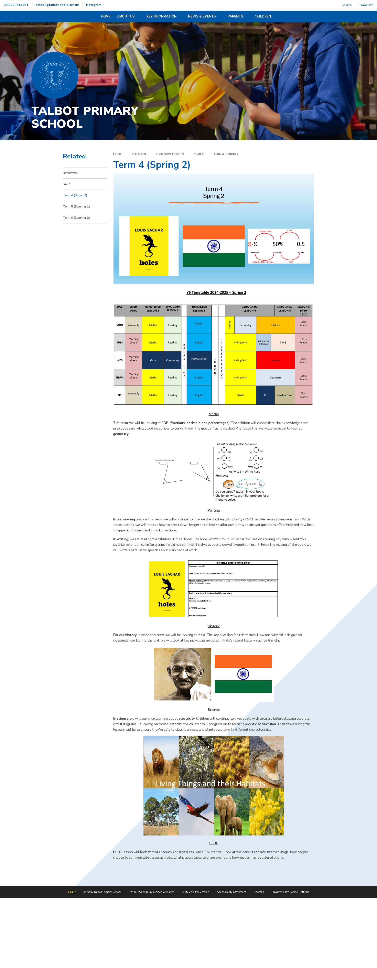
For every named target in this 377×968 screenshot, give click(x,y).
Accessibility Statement (231, 892)
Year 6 (198, 154)
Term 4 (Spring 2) (226, 154)
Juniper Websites (163, 892)
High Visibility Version (195, 892)
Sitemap (259, 892)
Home (117, 154)
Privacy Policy (280, 892)
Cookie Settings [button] (299, 892)
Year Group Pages (170, 154)
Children (139, 154)
